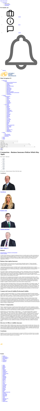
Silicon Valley (9, 126)
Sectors (6, 81)
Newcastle (8, 100)
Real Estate (8, 90)
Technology (9, 93)
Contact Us (4, 361)
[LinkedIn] (3, 159)
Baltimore (8, 106)
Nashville (8, 120)
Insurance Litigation (3, 253)
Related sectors (2, 143)
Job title (1, 145)
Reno (7, 124)
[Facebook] (3, 162)
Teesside (8, 103)
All (5, 133)
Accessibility (4, 360)
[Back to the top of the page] (8, 410)
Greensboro (9, 113)
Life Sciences (9, 87)
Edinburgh (8, 98)
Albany (3, 365)
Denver (8, 112)
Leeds (3, 382)
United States (4, 2)
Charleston (8, 108)
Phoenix (8, 122)
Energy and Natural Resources (12, 82)
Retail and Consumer (10, 91)
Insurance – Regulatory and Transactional (10, 252)
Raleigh (8, 123)
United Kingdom (7, 4)
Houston (8, 115)
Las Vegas (8, 118)
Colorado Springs (9, 111)
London (3, 383)
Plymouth (8, 101)
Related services (3, 144)
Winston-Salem (9, 131)
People (3, 137)
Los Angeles (9, 119)
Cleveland (4, 372)
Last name (2, 141)
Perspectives (7, 136)
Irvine (8, 117)
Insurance (2, 252)
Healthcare (8, 85)
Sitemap (3, 355)
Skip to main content (3, 0)
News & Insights (7, 134)
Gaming (8, 84)
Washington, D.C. (10, 129)
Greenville (8, 114)
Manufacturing (9, 88)
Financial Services (10, 83)
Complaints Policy (5, 357)
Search (3, 138)
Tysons (8, 128)
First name (2, 140)
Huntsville (8, 116)
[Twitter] (3, 164)
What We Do (4, 80)
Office (1, 142)
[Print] (3, 169)
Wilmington (9, 130)
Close (1, 148)
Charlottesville (9, 110)
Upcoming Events (8, 135)
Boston (8, 107)
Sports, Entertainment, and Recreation (13, 92)
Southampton (9, 102)
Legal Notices (4, 356)
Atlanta (8, 105)
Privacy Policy (4, 358)
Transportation (9, 94)
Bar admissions (2, 146)
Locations (4, 95)
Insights (3, 132)
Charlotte (8, 109)
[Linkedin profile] (1, 363)
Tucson (8, 127)
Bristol (8, 97)
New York (8, 121)
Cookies (3, 359)
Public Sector (9, 89)
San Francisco (9, 125)
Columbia (4, 374)
